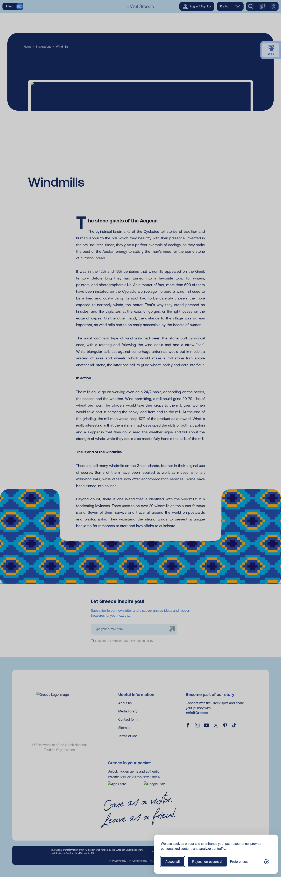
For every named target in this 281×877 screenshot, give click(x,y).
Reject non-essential (207, 861)
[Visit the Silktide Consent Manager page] (266, 861)
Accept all (172, 861)
